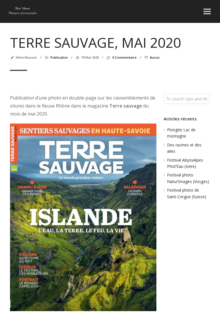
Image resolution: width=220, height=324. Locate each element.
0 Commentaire (124, 57)
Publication (59, 57)
